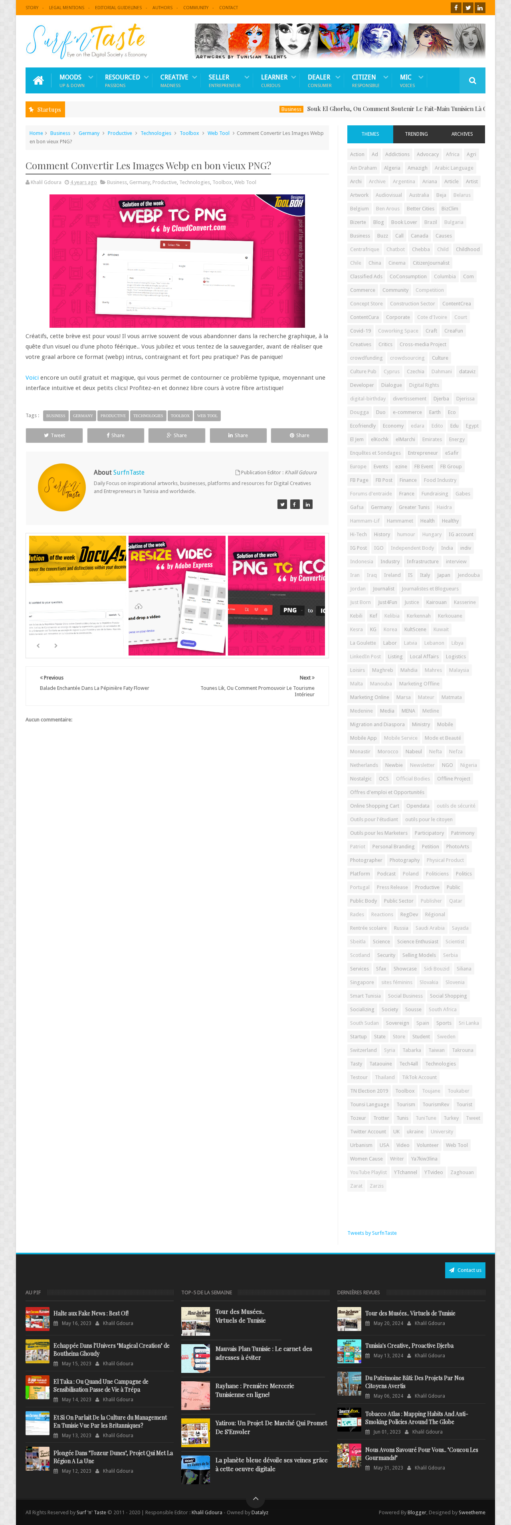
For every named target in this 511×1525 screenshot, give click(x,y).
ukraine (415, 1132)
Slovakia (429, 982)
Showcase (405, 969)
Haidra (444, 507)
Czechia (415, 371)
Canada (419, 236)
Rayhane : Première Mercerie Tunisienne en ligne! (255, 1390)
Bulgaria (453, 222)
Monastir (360, 752)
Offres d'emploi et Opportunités (387, 792)
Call (399, 236)
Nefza (456, 752)
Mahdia (409, 670)
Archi (356, 181)
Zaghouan (462, 1172)
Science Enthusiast (417, 942)
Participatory (429, 833)
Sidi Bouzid (437, 969)
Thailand (385, 1077)
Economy (393, 426)
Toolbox (189, 133)
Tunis (402, 1118)
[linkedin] (480, 7)
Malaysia (459, 670)
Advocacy (428, 154)
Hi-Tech (358, 534)
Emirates (432, 439)
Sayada (460, 928)
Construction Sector (412, 304)
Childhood (468, 249)
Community (195, 7)
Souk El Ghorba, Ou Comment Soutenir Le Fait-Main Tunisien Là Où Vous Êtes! (381, 109)
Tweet (58, 435)
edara (417, 426)
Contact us (468, 1270)
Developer (362, 385)
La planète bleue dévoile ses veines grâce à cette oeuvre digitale (272, 1464)
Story (32, 7)
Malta (356, 684)
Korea (390, 629)
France (406, 494)
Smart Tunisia (365, 996)
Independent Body (412, 548)
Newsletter (422, 765)
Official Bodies (413, 779)
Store (399, 1037)
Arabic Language (454, 168)
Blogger (417, 1512)
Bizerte (358, 222)
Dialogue (391, 385)
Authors (162, 7)
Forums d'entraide (371, 494)
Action (357, 154)
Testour (359, 1077)
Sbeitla (358, 942)
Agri (471, 154)
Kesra (356, 629)
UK (396, 1132)
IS (410, 575)
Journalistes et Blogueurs (430, 589)
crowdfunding (366, 358)
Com (468, 276)
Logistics (456, 657)
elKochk (379, 439)
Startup (358, 1037)
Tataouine (380, 1064)
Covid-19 (360, 331)
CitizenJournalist (431, 263)
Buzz (382, 236)
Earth (435, 412)
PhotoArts (457, 847)
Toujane (431, 1091)
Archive (377, 181)
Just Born (360, 602)
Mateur (426, 697)
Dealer (320, 80)
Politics (464, 874)
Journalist (383, 589)
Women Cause (366, 1159)
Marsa (403, 697)
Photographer (366, 860)
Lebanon (434, 643)
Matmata (452, 697)
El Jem (357, 439)
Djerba (441, 399)
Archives (462, 134)
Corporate (398, 317)
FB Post (384, 480)
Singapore (362, 982)
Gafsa (357, 507)
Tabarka (411, 1050)
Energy (457, 439)
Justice (411, 602)
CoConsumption (408, 276)
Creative (174, 80)
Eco (452, 412)
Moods (72, 80)
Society (390, 1009)
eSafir (452, 453)
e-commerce (407, 412)
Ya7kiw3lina (424, 1159)
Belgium (359, 209)
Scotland (360, 955)
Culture (440, 358)
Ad (375, 154)
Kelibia (392, 616)
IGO (379, 548)
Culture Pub (363, 371)
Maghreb (382, 670)
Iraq (372, 575)
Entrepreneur (423, 453)
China (374, 263)
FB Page (359, 480)
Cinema (397, 263)
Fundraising (435, 494)
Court (460, 317)
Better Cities (420, 209)
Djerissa (465, 399)
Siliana (464, 969)
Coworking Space (398, 331)
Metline (430, 711)
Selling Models (419, 955)
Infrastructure (423, 561)
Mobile (445, 724)
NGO (447, 765)
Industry (390, 561)
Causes (444, 236)
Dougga (359, 412)
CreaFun (453, 331)
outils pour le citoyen (429, 819)
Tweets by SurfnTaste (372, 1233)
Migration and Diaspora (377, 724)
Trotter (381, 1118)
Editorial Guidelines (118, 7)
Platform (360, 874)
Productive (120, 133)
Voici (32, 377)
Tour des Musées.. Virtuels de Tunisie (241, 1315)
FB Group (451, 466)
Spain (422, 1023)
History (382, 534)
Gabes (463, 494)
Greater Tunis (414, 507)
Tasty (356, 1064)
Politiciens (437, 874)
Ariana (429, 181)
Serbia (450, 955)
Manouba (381, 684)
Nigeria (468, 765)
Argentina (404, 181)
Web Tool (219, 133)
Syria (389, 1050)
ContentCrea (456, 304)
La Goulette (363, 643)
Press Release (392, 887)
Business (259, 109)
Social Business (405, 996)
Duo (381, 412)
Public (453, 887)
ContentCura (364, 317)
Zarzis (377, 1186)
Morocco (388, 752)
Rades (357, 914)
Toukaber (458, 1091)
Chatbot (395, 249)
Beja (441, 195)
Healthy (450, 521)
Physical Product (445, 860)
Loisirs (357, 670)
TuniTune (426, 1118)
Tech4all (408, 1064)
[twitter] (468, 7)
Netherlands (364, 765)
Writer (397, 1159)
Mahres (433, 670)
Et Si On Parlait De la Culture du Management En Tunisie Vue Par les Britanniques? (110, 1421)
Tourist (464, 1104)
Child (443, 249)
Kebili (356, 616)
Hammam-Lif (365, 521)
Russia (401, 928)
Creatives (360, 344)
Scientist (455, 942)
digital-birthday (368, 399)
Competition (430, 290)
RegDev (409, 914)
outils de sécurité (456, 806)
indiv (465, 548)
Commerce (362, 290)
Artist (472, 181)
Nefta (435, 752)
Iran (355, 575)
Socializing (362, 1009)
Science (381, 942)
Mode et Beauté (443, 738)
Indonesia (361, 561)
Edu (454, 426)
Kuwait (441, 629)
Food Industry (440, 480)
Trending (416, 134)
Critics (385, 344)
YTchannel (405, 1172)
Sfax (381, 969)
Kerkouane (450, 616)
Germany (89, 133)
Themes (370, 134)
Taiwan (436, 1050)
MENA (408, 711)
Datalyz (260, 1512)
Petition (430, 847)
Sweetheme (472, 1512)
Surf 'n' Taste (91, 1512)
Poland (411, 874)
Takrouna (462, 1050)
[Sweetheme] (282, 504)
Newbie (394, 765)
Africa (453, 154)
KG (373, 629)
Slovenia (455, 982)
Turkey (451, 1118)
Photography (405, 860)
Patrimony (462, 833)
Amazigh (418, 168)
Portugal (360, 887)
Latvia (410, 643)
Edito (437, 426)
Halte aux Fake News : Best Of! (91, 1313)
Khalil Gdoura (208, 1512)
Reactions (382, 914)
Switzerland (363, 1050)
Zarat (356, 1186)
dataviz (467, 371)
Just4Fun (387, 602)
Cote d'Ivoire (432, 317)
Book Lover (404, 222)
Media (387, 711)
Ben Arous (388, 209)
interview (456, 561)
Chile (355, 263)
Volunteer (428, 1145)
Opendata (418, 806)
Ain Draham (363, 168)
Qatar (455, 901)
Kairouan (436, 602)
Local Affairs (424, 657)
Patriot (357, 847)
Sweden (446, 1037)
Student (421, 1037)
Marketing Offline (419, 684)
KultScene (415, 629)
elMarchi (405, 439)
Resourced (122, 80)
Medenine (361, 711)
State (380, 1037)
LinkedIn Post (365, 657)
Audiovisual (389, 195)
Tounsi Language (369, 1104)
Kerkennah (419, 616)
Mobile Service (401, 738)
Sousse (413, 1009)
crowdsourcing (407, 358)
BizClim (450, 209)
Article (451, 181)
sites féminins (396, 982)
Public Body (363, 901)
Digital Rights (424, 385)
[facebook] (456, 7)
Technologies (156, 133)
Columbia (445, 276)
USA (384, 1145)
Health (427, 521)
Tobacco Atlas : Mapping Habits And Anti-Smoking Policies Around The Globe (416, 1418)
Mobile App (363, 738)
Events (381, 466)
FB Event (423, 466)
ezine (401, 466)
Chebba (421, 249)
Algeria (392, 168)
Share (118, 435)
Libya (457, 643)
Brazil (430, 222)
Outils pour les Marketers (379, 833)
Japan (443, 575)
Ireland (392, 575)
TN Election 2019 (369, 1091)
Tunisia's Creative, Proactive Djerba (409, 1345)
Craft (431, 331)
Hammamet (400, 521)
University (442, 1132)
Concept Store (366, 304)
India (447, 548)
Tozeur (358, 1118)
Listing (395, 657)
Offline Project (453, 779)
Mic (407, 80)
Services (359, 969)
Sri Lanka (469, 1023)
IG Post (358, 548)
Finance (408, 480)
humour (406, 534)
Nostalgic (361, 779)
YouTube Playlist (368, 1172)
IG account (461, 534)
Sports (444, 1023)
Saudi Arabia (430, 928)
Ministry (421, 724)
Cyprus (392, 371)
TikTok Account (419, 1077)
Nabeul (414, 752)
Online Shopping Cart (374, 806)
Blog (378, 222)
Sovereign (397, 1023)
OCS (384, 779)
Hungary (432, 534)
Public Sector (399, 901)
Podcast (386, 874)
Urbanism (361, 1145)
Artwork (359, 195)
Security (386, 955)
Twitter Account (368, 1132)
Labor (390, 643)
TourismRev (435, 1104)
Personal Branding (393, 847)
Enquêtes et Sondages (375, 453)
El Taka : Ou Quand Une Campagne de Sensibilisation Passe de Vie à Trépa (101, 1385)
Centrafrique (364, 249)
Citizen (366, 80)
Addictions (397, 154)
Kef (373, 616)
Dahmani (442, 371)
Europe (358, 466)
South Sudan (364, 1023)
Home (36, 133)
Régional (435, 914)
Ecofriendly (363, 426)
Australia (419, 195)
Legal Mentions (66, 7)
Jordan (358, 589)
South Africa (443, 1009)
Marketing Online (369, 697)
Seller (225, 80)
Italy (425, 575)
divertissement (409, 399)
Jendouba (469, 575)
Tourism (405, 1104)
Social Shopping (448, 996)
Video (403, 1145)
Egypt (472, 426)
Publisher (431, 901)
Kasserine (465, 602)
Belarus (462, 195)
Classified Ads (366, 276)
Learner (274, 80)
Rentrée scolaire (368, 928)
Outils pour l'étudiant (374, 819)
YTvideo (433, 1172)
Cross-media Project (423, 344)
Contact (228, 7)
